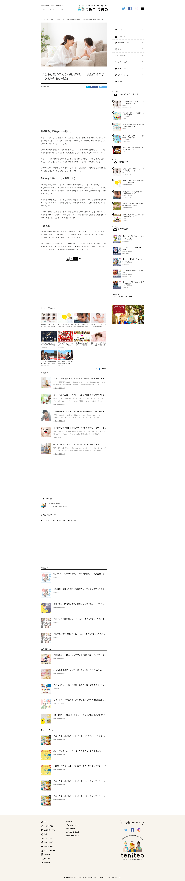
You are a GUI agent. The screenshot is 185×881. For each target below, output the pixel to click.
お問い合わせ (70, 828)
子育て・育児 (49, 19)
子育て (58, 19)
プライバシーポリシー (73, 825)
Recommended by (93, 368)
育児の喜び (62, 520)
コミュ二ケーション (49, 520)
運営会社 (69, 821)
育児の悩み (72, 520)
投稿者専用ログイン (72, 835)
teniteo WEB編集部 (54, 503)
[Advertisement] (57, 542)
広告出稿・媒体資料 (72, 832)
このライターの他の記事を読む (59, 506)
